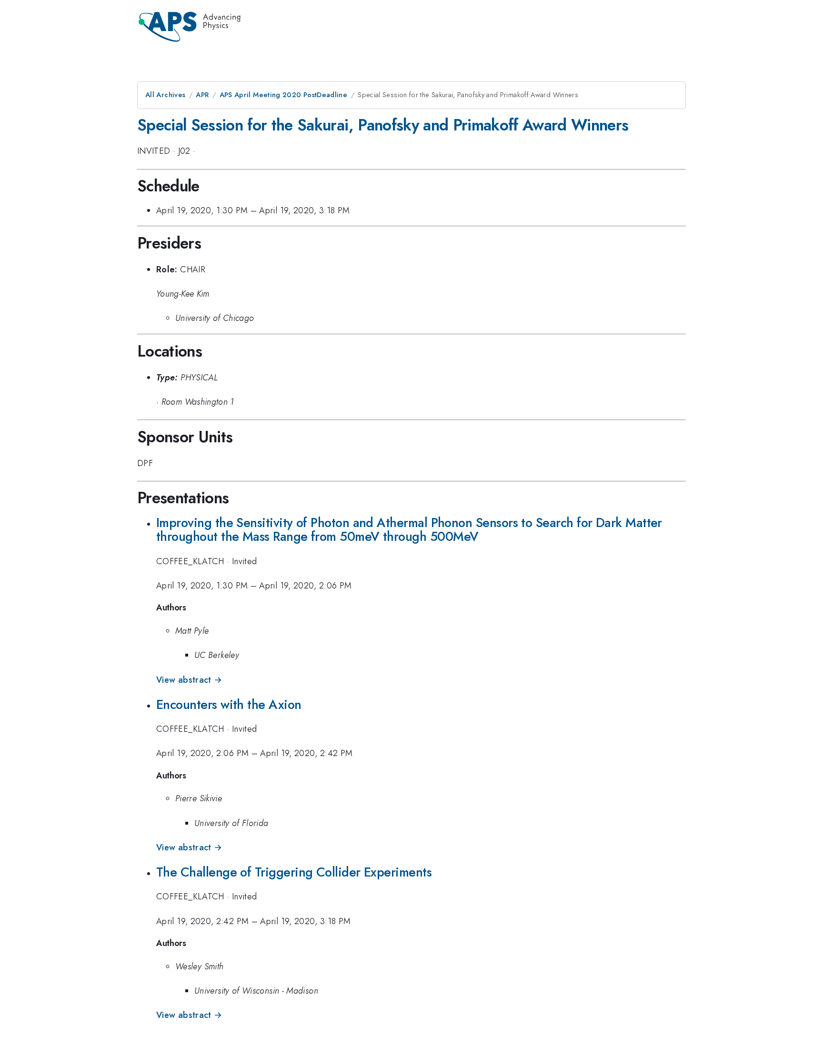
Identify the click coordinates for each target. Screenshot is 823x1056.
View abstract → (189, 680)
